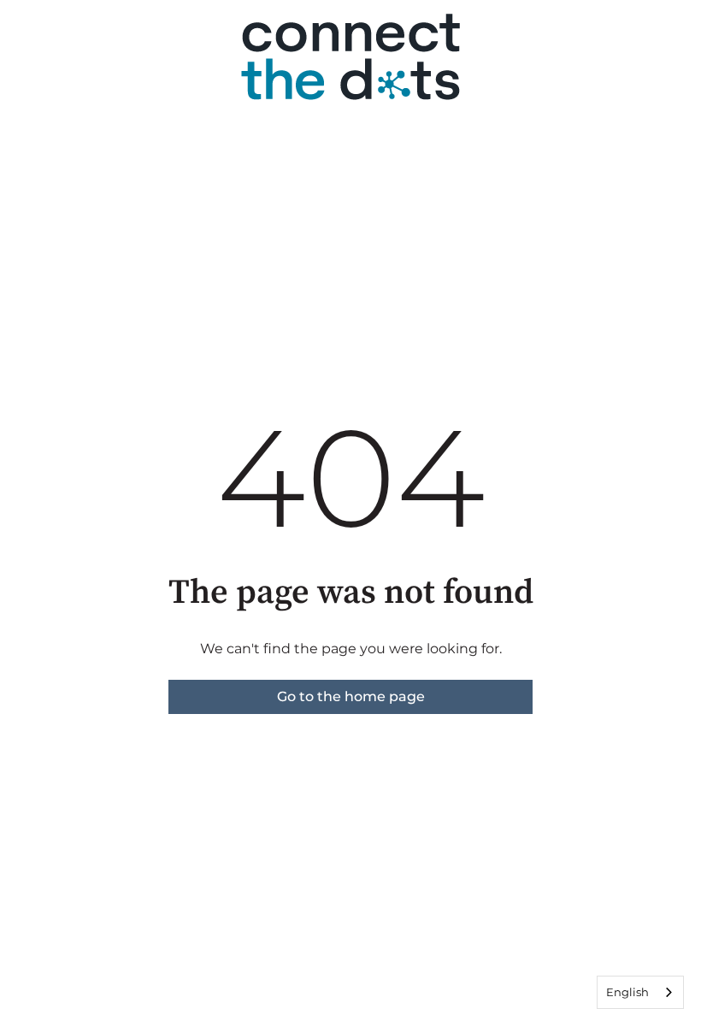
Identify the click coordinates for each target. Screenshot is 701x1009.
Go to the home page (351, 696)
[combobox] (640, 992)
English (627, 992)
